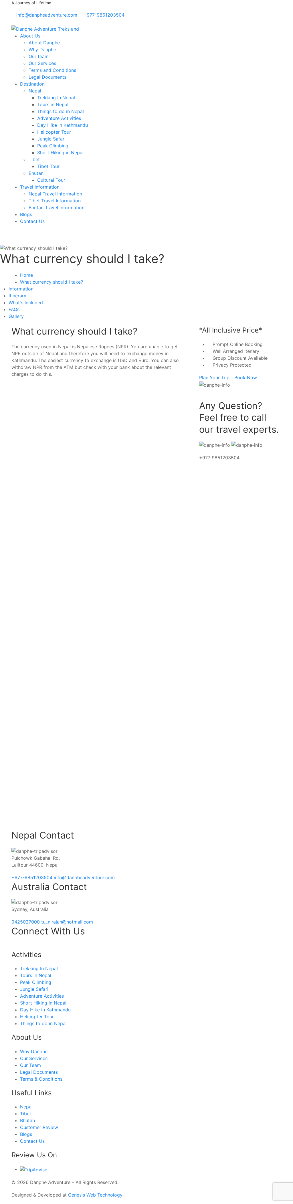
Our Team (30, 1065)
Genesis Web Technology (95, 1195)
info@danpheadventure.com (84, 877)
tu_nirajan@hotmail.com (67, 922)
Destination (32, 84)
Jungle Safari (51, 139)
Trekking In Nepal (56, 97)
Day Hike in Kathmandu (62, 125)
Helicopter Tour (54, 132)
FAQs (14, 309)
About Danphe (44, 43)
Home (26, 275)
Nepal (35, 91)
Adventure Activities (59, 118)
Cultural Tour (51, 180)
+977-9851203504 (32, 877)
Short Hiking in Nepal (60, 152)
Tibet (34, 159)
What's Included (26, 302)
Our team (39, 56)
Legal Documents (47, 77)
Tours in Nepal (52, 104)
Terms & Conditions (41, 1079)
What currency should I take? (51, 282)
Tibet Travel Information (55, 200)
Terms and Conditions (52, 70)
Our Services (42, 63)
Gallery (16, 316)
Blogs (26, 214)
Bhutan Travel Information (56, 207)
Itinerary (17, 295)
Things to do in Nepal (60, 111)
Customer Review (39, 1127)
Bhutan (36, 173)
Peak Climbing (52, 146)
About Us (30, 36)
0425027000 (26, 922)
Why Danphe (42, 49)
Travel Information (40, 187)
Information (21, 289)
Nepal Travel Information (55, 194)
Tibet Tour (48, 166)
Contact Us (32, 221)
